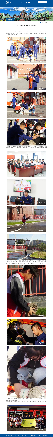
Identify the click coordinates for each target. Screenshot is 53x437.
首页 (42, 22)
